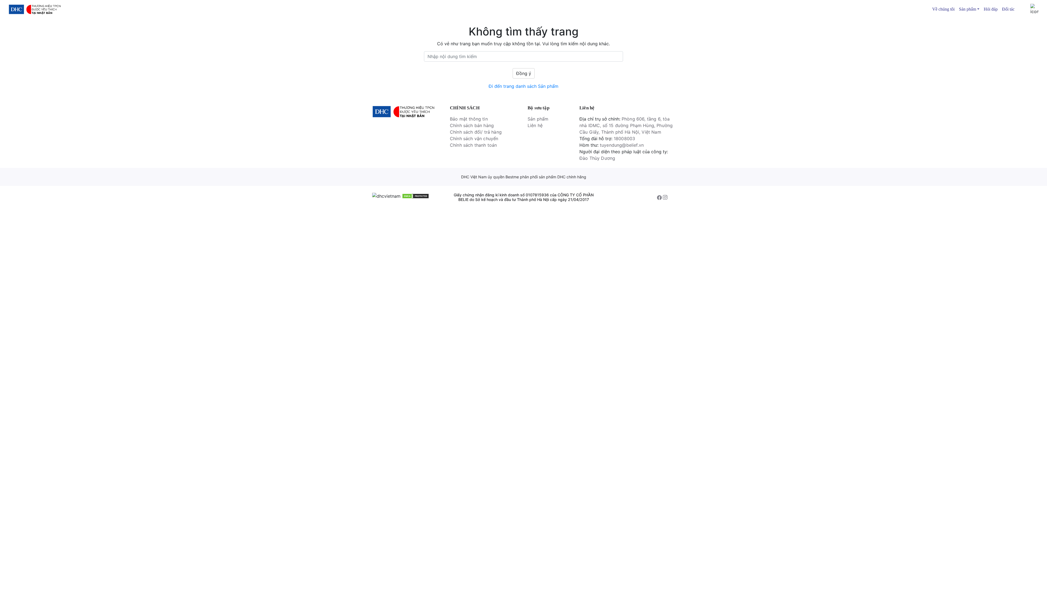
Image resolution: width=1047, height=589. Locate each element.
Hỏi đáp (991, 9)
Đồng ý (523, 73)
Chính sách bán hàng (472, 125)
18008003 (624, 138)
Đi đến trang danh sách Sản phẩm (523, 86)
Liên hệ (535, 125)
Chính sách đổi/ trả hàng (476, 132)
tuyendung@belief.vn (622, 145)
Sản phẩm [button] (967, 9)
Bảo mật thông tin (469, 119)
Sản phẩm (538, 119)
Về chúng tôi (943, 9)
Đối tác (1008, 9)
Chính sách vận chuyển (474, 138)
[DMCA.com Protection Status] (415, 196)
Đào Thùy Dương (597, 158)
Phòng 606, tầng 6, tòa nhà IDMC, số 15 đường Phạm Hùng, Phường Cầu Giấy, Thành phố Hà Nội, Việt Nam (626, 125)
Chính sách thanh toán (473, 145)
